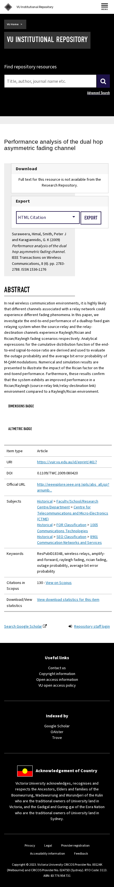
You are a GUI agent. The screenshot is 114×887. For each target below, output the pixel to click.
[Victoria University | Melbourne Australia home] (8, 7)
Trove (57, 738)
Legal (48, 845)
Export (23, 201)
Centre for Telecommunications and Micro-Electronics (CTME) (72, 513)
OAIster (57, 732)
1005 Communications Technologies (67, 528)
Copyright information (57, 674)
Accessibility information (47, 853)
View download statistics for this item (68, 599)
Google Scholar (57, 726)
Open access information (57, 679)
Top (104, 883)
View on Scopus (59, 583)
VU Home (13, 24)
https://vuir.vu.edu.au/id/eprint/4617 (67, 462)
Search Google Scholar (23, 626)
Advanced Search (98, 92)
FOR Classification (71, 525)
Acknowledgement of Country (66, 771)
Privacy (30, 845)
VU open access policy (57, 685)
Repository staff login (92, 626)
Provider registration (75, 845)
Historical (45, 501)
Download (26, 168)
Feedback (81, 853)
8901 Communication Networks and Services (69, 539)
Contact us (57, 668)
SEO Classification (71, 537)
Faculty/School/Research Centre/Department (67, 504)
